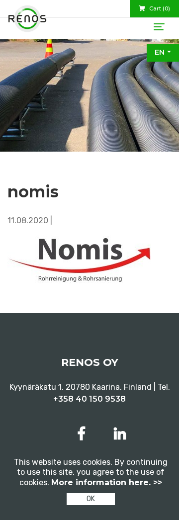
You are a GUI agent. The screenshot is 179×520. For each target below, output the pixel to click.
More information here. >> (106, 482)
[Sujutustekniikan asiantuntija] (27, 22)
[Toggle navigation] (159, 27)
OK (91, 499)
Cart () (159, 8)
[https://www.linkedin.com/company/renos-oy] (120, 434)
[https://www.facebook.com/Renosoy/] (83, 434)
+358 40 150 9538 (89, 399)
